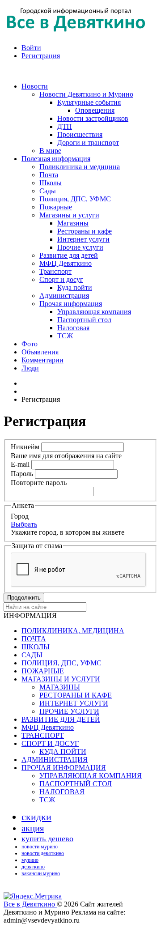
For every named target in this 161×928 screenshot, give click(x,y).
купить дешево (47, 838)
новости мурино (39, 846)
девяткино (33, 867)
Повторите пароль (39, 482)
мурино (29, 860)
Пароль (22, 473)
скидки (36, 816)
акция (32, 828)
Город (20, 516)
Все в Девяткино (30, 904)
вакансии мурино (40, 873)
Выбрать (24, 524)
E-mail (20, 464)
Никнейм (25, 447)
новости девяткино (42, 853)
